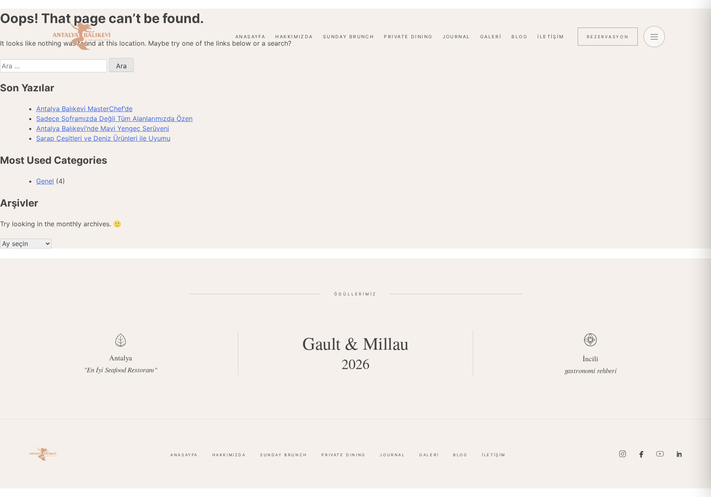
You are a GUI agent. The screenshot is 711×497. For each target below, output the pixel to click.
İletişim (550, 36)
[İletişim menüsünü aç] (654, 36)
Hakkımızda (294, 36)
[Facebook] (641, 454)
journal (456, 36)
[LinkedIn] (679, 454)
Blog (519, 36)
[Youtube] (660, 454)
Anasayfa (250, 36)
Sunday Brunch (348, 36)
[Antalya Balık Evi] (81, 35)
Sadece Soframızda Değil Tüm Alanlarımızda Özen (114, 118)
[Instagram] (622, 454)
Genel (45, 181)
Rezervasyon (608, 36)
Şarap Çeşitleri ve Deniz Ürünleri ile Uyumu (103, 138)
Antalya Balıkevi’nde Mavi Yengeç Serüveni (102, 128)
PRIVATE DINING (408, 36)
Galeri (491, 36)
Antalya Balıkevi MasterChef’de (84, 109)
